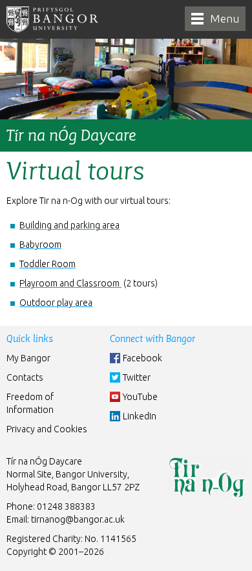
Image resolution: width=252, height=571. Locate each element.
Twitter (137, 377)
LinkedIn (139, 416)
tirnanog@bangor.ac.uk (78, 519)
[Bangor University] (52, 19)
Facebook (142, 358)
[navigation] (215, 18)
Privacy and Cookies (46, 429)
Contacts (24, 377)
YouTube (140, 397)
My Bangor (28, 358)
